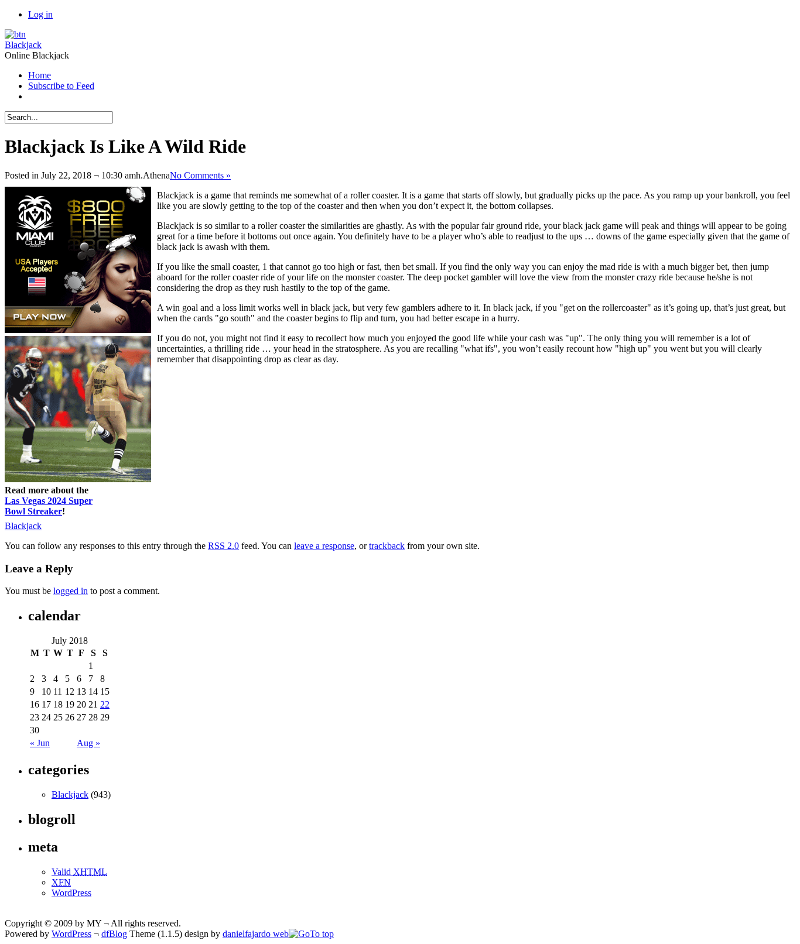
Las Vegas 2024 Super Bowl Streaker (49, 506)
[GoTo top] (311, 934)
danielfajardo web (256, 934)
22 (105, 704)
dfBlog (114, 934)
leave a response (324, 546)
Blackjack (23, 45)
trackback (387, 546)
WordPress (71, 893)
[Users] (15, 34)
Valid (79, 872)
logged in (70, 591)
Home (39, 75)
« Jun (40, 743)
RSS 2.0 (223, 546)
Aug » (88, 743)
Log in (40, 14)
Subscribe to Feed (61, 86)
